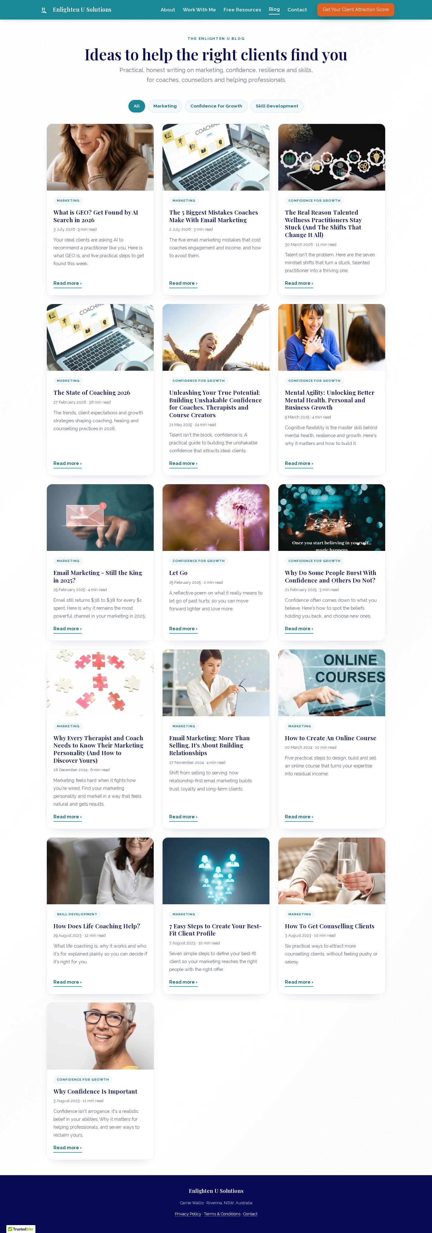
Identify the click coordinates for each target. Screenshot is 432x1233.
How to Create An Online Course (330, 738)
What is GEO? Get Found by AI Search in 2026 (95, 216)
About (168, 10)
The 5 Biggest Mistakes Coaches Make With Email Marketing (213, 216)
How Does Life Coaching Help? (96, 926)
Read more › (67, 283)
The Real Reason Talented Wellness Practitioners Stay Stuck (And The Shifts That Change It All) (323, 223)
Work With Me (199, 10)
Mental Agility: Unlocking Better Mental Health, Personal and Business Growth (329, 399)
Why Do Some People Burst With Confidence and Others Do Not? (330, 576)
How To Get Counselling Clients (329, 926)
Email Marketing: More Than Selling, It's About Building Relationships (209, 745)
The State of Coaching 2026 (91, 392)
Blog (274, 9)
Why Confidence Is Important (95, 1091)
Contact (297, 10)
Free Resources (242, 10)
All (137, 105)
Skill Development (277, 105)
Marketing (165, 105)
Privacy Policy (188, 1214)
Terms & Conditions (222, 1214)
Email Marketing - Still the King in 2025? (97, 576)
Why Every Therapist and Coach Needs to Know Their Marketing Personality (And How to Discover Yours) (98, 749)
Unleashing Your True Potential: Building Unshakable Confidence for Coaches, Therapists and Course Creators (215, 403)
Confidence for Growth (216, 105)
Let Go (178, 573)
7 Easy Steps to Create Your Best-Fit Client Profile (215, 929)
